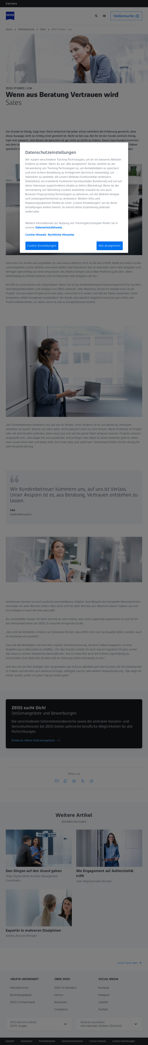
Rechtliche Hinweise (61, 234)
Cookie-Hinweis (35, 234)
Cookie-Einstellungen (41, 245)
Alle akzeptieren (110, 245)
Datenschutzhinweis (49, 227)
